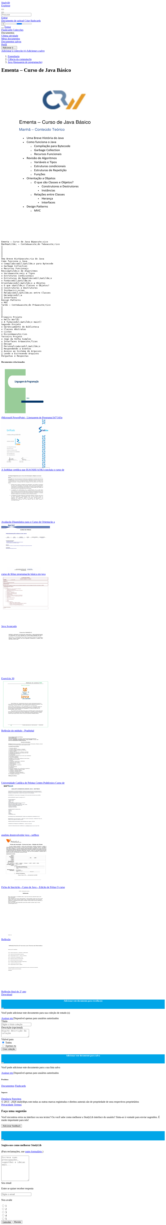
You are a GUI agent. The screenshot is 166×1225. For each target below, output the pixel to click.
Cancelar (7, 1222)
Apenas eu (10, 1045)
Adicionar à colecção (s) (14, 50)
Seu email (6, 1183)
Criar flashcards (33, 20)
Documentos (7, 1085)
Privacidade (7, 1104)
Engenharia (13, 56)
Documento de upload (13, 20)
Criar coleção (9, 1049)
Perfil (4, 44)
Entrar (4, 17)
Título (4, 1021)
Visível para (7, 1039)
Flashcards (7, 30)
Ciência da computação (20, 59)
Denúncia (6, 1098)
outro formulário (33, 1151)
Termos (18, 1104)
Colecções (18, 30)
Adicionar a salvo (36, 50)
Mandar (17, 1222)
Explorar (5, 5)
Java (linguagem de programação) (25, 62)
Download (6, 994)
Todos (8, 1042)
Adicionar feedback (12, 1126)
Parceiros (16, 1098)
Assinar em (7, 1018)
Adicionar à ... (9, 48)
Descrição (12, 1027)
